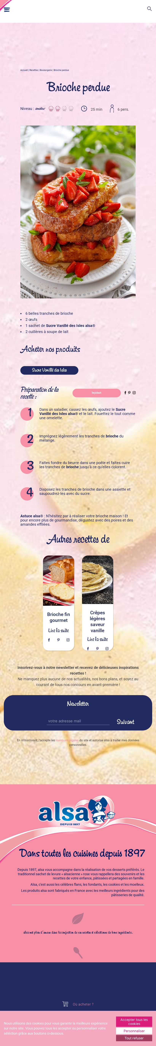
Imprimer (97, 393)
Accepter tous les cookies (134, 1022)
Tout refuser (134, 1038)
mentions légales (67, 740)
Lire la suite (58, 631)
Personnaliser (134, 1031)
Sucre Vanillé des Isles (49, 370)
